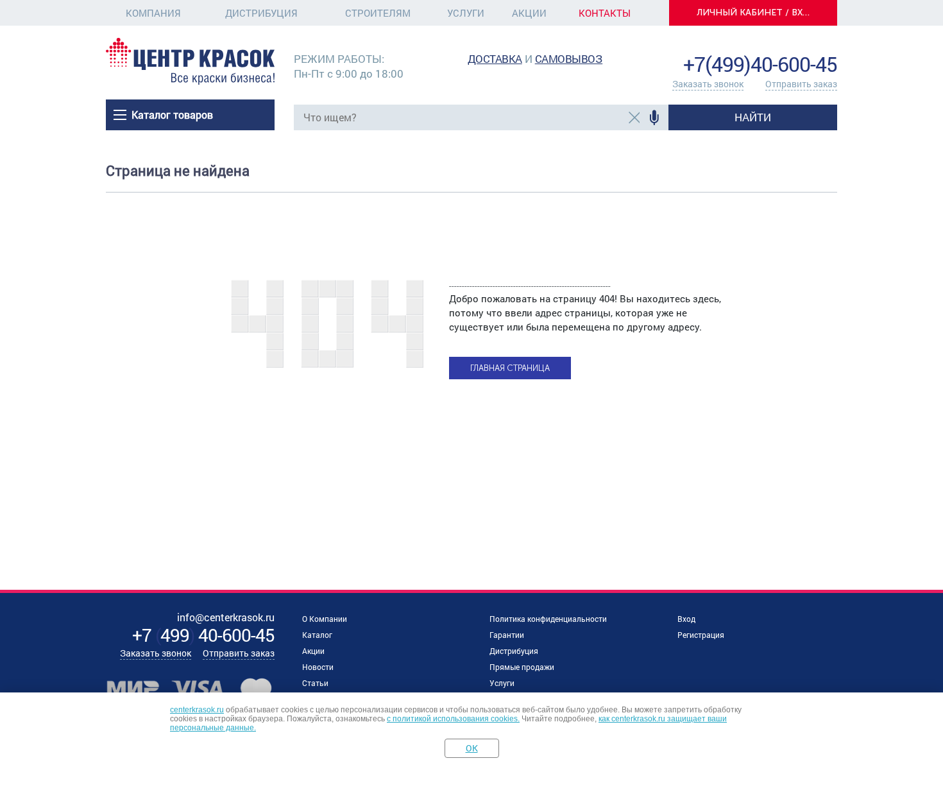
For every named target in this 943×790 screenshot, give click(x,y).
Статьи (315, 683)
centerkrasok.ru (197, 709)
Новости (318, 667)
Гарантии (506, 635)
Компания (153, 12)
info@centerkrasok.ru (793, 45)
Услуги (465, 12)
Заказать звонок (707, 84)
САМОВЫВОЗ (569, 58)
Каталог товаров (172, 114)
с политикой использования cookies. (453, 718)
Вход (686, 619)
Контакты (605, 12)
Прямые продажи (521, 667)
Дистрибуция (261, 12)
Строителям (378, 12)
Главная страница (510, 368)
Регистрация (700, 635)
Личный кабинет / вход (757, 12)
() (203, 635)
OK (472, 748)
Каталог (317, 635)
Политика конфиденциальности (548, 619)
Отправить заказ (801, 84)
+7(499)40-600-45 (760, 64)
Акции (529, 12)
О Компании (324, 619)
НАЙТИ (753, 117)
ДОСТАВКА (495, 58)
